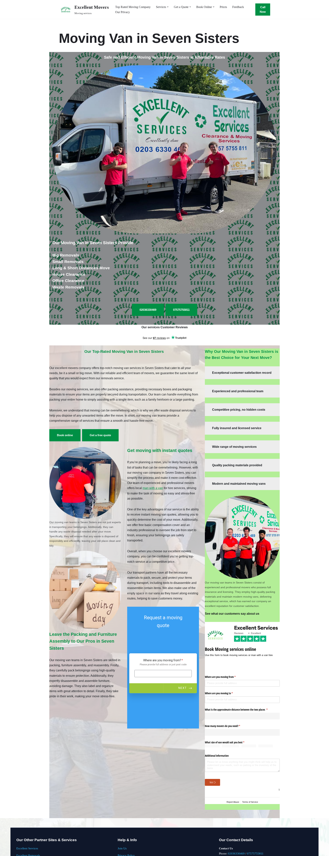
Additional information (217, 755)
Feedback (238, 7)
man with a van (153, 488)
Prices (223, 7)
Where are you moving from (224, 677)
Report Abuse (233, 802)
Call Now (263, 9)
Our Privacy (122, 12)
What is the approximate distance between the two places (240, 709)
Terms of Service (250, 802)
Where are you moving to (223, 693)
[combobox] (242, 716)
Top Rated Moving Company (133, 7)
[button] (167, 7)
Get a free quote (100, 435)
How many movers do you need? (227, 726)
